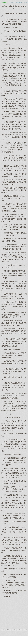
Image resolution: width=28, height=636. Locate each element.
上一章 (2, 629)
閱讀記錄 (25, 2)
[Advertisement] (14, 613)
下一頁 (25, 629)
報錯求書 (20, 2)
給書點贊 (16, 2)
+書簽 (19, 629)
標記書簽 (12, 2)
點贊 (8, 629)
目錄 (14, 629)
